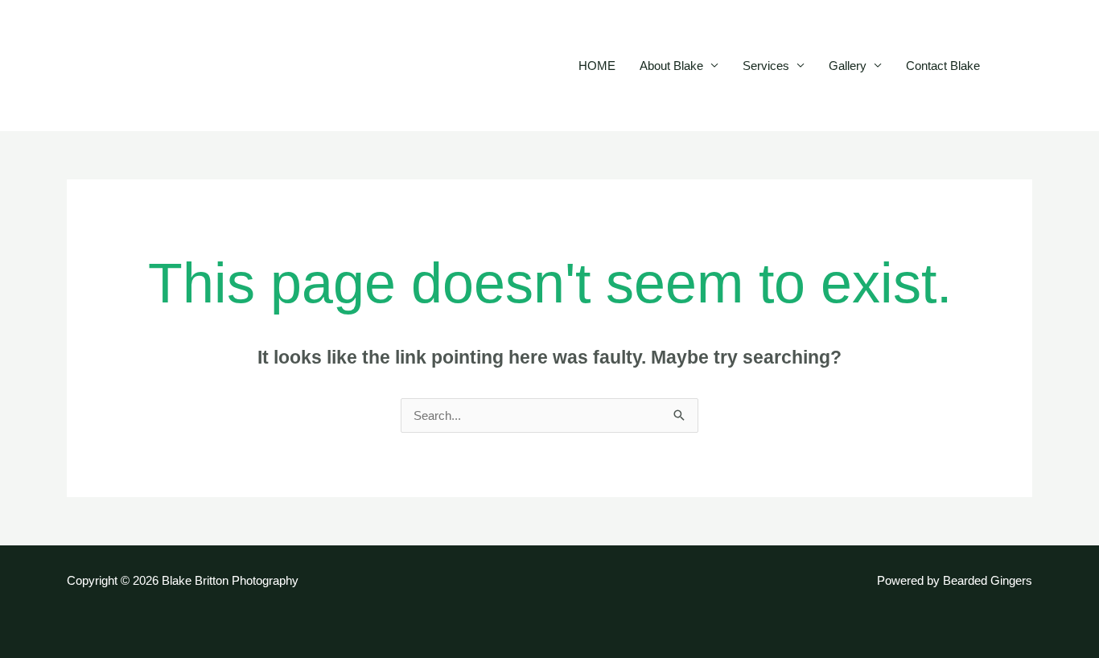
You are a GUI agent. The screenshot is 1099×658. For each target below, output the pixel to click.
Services (766, 65)
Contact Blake (943, 65)
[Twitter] (1039, 67)
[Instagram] (1063, 67)
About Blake (671, 65)
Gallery (847, 65)
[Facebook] (1015, 67)
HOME (596, 65)
